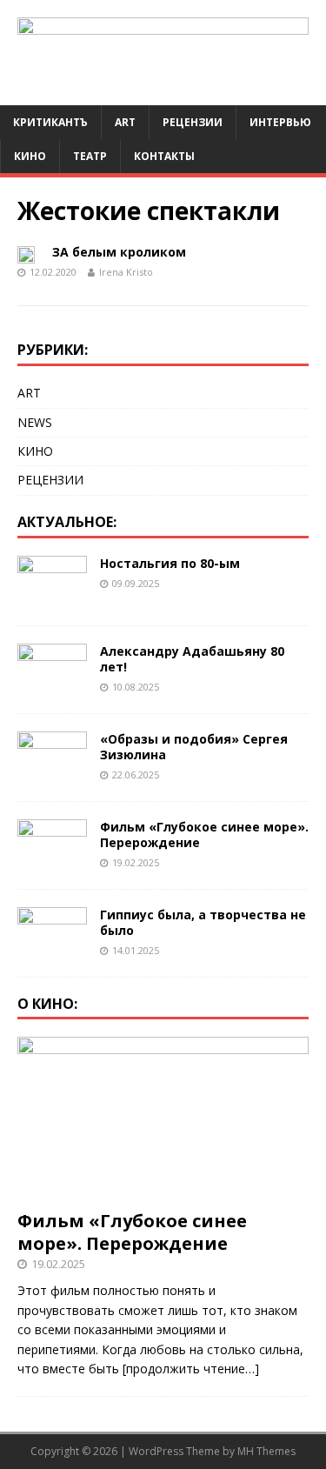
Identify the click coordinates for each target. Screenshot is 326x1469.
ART (125, 122)
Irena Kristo (126, 271)
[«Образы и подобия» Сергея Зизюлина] (52, 773)
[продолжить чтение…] (191, 1368)
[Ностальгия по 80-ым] (52, 597)
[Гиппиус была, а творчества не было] (52, 948)
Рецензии (193, 122)
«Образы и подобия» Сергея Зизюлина (194, 747)
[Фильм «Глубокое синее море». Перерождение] (52, 860)
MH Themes (266, 1451)
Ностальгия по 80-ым (170, 563)
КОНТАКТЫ (164, 156)
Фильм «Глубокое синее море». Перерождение (204, 834)
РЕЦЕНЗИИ (50, 479)
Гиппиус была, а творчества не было (203, 922)
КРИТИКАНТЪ (50, 122)
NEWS (34, 422)
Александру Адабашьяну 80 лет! (192, 659)
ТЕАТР (90, 156)
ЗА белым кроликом (119, 252)
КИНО (30, 156)
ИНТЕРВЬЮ (280, 122)
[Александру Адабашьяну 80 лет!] (52, 685)
